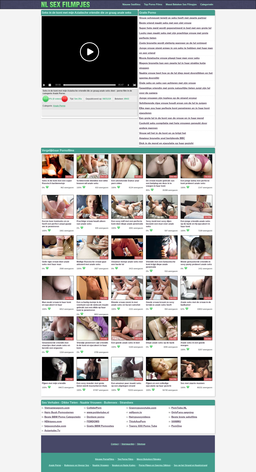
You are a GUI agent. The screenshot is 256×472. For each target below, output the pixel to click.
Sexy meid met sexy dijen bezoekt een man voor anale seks (160, 224)
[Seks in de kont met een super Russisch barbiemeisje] (58, 178)
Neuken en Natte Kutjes (123, 465)
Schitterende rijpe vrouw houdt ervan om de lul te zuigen (173, 103)
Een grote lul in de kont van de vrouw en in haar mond (171, 118)
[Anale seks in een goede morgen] (196, 340)
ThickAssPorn (137, 421)
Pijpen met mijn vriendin (54, 383)
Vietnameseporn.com (56, 407)
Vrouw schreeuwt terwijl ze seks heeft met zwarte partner (172, 17)
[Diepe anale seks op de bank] (162, 340)
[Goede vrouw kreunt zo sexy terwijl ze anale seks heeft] (162, 299)
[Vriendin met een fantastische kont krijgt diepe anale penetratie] (162, 259)
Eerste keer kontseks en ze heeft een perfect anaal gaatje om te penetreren (56, 224)
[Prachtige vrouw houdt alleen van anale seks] (92, 218)
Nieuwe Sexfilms (131, 4)
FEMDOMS (93, 421)
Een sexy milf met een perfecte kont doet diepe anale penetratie (127, 222)
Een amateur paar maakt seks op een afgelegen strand (126, 384)
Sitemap (141, 444)
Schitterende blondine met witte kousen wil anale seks (92, 182)
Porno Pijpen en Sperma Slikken (154, 465)
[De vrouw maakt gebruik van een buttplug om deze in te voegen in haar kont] (162, 178)
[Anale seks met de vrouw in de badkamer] (196, 299)
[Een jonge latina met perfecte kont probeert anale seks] (196, 178)
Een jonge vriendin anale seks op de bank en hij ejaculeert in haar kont (195, 224)
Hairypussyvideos (139, 416)
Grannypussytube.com (142, 407)
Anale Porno (59, 106)
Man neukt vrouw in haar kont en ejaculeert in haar (56, 303)
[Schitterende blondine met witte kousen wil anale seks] (92, 178)
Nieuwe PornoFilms (104, 459)
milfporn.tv (135, 412)
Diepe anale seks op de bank (160, 343)
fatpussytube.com (55, 426)
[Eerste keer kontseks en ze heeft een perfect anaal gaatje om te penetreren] (58, 218)
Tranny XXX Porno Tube (143, 426)
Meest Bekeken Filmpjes (149, 459)
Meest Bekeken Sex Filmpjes (181, 4)
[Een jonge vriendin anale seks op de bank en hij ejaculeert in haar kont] (196, 218)
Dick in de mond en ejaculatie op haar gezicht (166, 143)
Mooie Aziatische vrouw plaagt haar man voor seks (169, 58)
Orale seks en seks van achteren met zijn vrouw (167, 83)
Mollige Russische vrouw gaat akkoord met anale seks (91, 263)
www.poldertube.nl (98, 412)
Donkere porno (95, 416)
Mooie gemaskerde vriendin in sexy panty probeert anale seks (196, 263)
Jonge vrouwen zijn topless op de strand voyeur (168, 98)
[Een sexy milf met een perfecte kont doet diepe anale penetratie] (127, 218)
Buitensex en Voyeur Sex (76, 465)
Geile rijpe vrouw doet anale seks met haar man (55, 263)
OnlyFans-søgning (182, 412)
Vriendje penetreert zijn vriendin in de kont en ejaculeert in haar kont (92, 345)
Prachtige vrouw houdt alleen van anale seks (91, 222)
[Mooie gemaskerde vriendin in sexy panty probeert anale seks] (196, 259)
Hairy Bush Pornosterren (59, 412)
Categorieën (206, 4)
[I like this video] (45, 99)
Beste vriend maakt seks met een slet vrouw (165, 22)
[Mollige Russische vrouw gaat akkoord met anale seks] (92, 259)
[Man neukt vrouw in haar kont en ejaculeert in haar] (58, 299)
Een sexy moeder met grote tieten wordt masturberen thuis (92, 384)
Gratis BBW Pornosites (100, 426)
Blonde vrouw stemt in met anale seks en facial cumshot (125, 303)
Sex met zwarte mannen (192, 383)
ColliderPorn (94, 407)
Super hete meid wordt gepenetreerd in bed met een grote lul (175, 28)
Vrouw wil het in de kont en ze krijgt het (162, 133)
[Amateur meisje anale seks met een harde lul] (127, 259)
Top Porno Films (153, 4)
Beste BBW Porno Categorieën (62, 416)
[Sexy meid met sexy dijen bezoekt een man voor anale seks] (162, 218)
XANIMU (176, 421)
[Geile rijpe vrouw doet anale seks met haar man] (58, 259)
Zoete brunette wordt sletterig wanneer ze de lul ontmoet (173, 43)
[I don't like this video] (64, 99)
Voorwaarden (127, 444)
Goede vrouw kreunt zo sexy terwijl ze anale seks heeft (160, 303)
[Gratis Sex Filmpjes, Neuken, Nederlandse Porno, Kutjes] (67, 8)
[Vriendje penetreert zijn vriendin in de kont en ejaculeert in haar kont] (92, 340)
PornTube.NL (179, 407)
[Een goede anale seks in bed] (127, 340)
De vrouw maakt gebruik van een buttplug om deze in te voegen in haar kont (160, 183)
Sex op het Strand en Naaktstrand (190, 465)
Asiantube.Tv (52, 430)
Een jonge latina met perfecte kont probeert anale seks (195, 182)
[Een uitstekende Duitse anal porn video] (127, 178)
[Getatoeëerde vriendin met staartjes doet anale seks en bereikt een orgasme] (58, 340)
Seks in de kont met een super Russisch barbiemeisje (57, 182)
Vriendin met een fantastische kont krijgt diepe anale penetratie (160, 264)
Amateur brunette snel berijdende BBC (162, 138)
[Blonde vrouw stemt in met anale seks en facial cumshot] (127, 299)
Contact (115, 444)
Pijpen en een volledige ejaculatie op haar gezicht (158, 384)
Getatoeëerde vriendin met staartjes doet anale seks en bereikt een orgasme (56, 345)
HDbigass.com (53, 421)
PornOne (176, 426)
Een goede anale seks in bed (125, 343)
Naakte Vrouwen (100, 465)
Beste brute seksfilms (184, 416)
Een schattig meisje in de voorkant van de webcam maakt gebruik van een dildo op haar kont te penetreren (92, 306)
